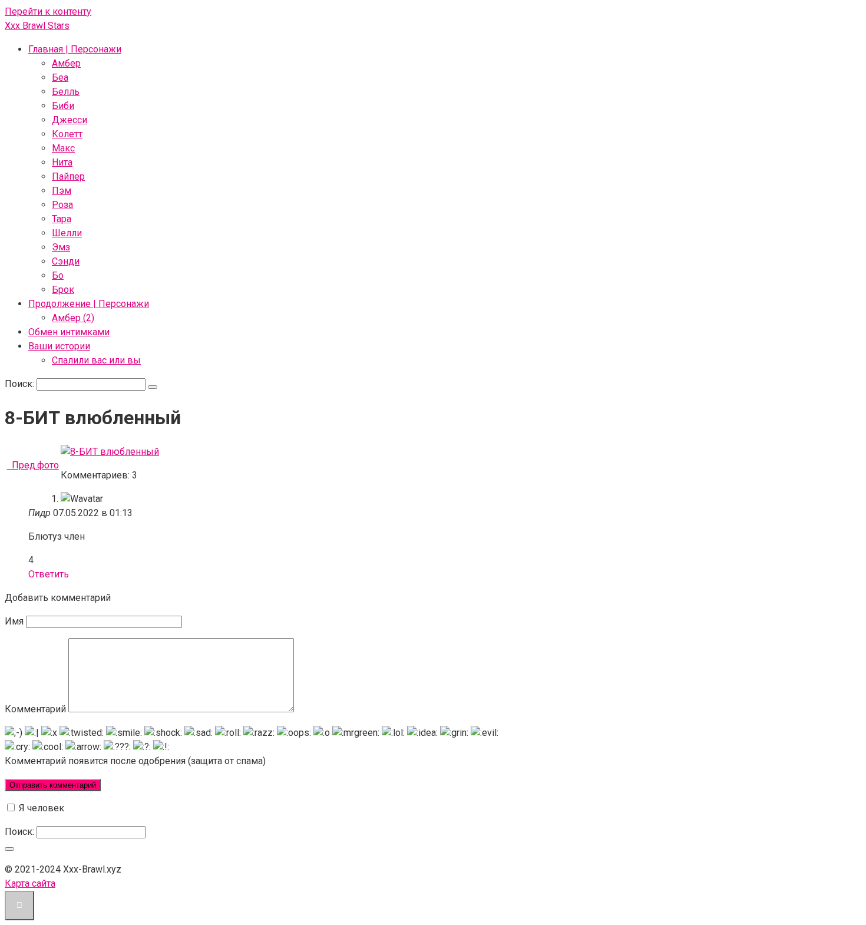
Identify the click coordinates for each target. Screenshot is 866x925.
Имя (14, 621)
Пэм (61, 190)
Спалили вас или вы (96, 360)
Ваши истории (59, 346)
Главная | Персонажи (74, 49)
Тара (61, 218)
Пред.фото (33, 465)
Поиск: (21, 383)
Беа (60, 77)
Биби (63, 105)
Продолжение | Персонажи (88, 303)
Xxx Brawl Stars (37, 25)
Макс (63, 148)
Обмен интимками (69, 332)
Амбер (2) (73, 317)
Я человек (40, 808)
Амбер (66, 63)
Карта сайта (30, 883)
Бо (58, 275)
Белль (66, 91)
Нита (62, 162)
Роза (62, 204)
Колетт (67, 134)
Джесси (69, 119)
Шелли (67, 233)
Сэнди (66, 261)
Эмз (61, 247)
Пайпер (68, 176)
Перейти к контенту (48, 11)
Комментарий (35, 709)
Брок (63, 289)
